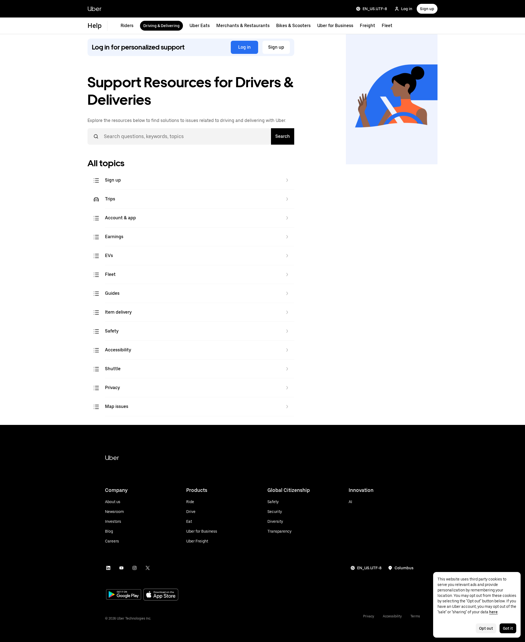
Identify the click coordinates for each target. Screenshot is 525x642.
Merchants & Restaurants (243, 25)
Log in (406, 9)
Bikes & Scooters (293, 25)
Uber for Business (335, 25)
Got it (508, 628)
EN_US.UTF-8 (375, 9)
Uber (94, 9)
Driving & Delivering (161, 26)
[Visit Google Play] (123, 595)
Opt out (486, 628)
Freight (367, 25)
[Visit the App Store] (160, 595)
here (493, 612)
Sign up (427, 9)
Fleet (387, 25)
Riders (127, 25)
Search (282, 136)
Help (95, 26)
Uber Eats (199, 25)
